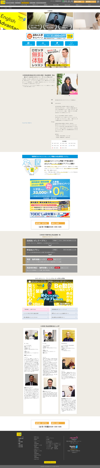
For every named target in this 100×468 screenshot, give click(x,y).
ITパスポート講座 (49, 448)
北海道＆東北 (21, 438)
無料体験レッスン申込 (38, 450)
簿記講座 (55, 447)
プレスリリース (49, 440)
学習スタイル (35, 4)
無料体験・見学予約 (41, 223)
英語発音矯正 (17, 2)
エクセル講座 (48, 446)
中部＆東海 (21, 441)
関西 (19, 443)
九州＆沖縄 (21, 446)
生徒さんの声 (67, 4)
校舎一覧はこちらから (74, 442)
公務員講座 (56, 446)
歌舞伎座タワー (75, 452)
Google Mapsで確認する (27, 122)
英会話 (35, 442)
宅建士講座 (56, 448)
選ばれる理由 (56, 4)
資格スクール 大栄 (57, 444)
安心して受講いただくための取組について (53, 443)
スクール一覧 (24, 4)
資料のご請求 (77, 1)
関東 (19, 440)
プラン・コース (12, 4)
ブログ (89, 4)
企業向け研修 (32, 2)
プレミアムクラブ (25, 2)
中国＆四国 (21, 445)
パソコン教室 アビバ (49, 444)
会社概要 (47, 439)
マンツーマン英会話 (10, 2)
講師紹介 (45, 4)
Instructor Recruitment (41, 2)
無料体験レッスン (90, 1)
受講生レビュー (79, 4)
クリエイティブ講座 (49, 447)
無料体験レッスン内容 (38, 445)
